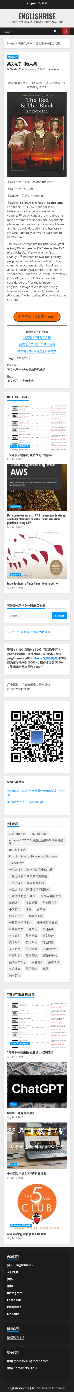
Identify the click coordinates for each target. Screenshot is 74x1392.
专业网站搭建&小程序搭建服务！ (37, 1145)
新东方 (41, 909)
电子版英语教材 (47, 922)
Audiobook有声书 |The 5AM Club (37, 1206)
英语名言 (14, 949)
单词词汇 (14, 903)
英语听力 (31, 949)
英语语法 (54, 962)
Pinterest (14, 1307)
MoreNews (39, 1388)
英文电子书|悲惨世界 (20, 378)
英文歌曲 (14, 936)
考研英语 (48, 929)
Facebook (14, 1300)
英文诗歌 (48, 936)
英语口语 (48, 942)
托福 (28, 909)
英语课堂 (14, 969)
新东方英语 (16, 916)
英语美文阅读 (17, 962)
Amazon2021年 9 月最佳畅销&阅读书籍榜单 (36, 841)
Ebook (66, 31)
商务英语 (31, 903)
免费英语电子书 (51, 896)
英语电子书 (25, 43)
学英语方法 (49, 903)
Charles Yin (16, 69)
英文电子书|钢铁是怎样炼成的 (37, 351)
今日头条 (13, 1272)
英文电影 (31, 936)
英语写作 (14, 942)
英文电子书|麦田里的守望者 (37, 344)
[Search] (55, 31)
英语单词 (31, 942)
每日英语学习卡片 (20, 922)
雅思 (45, 969)
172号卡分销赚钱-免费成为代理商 (28, 632)
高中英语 (14, 975)
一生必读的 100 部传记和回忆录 (29, 889)
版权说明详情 (15, 1337)
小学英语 (14, 909)
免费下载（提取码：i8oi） (37, 317)
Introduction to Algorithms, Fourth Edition (37, 555)
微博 (10, 1286)
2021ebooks (17, 834)
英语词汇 (37, 962)
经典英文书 (16, 929)
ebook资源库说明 (45, 658)
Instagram (14, 1293)
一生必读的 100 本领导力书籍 (28, 876)
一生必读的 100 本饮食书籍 (26, 883)
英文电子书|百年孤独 (37, 337)
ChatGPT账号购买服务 (37, 1085)
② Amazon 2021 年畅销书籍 (25, 802)
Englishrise (37, 16)
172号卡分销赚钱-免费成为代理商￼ (37, 427)
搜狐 (10, 1279)
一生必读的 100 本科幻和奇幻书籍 (31, 870)
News (13, 446)
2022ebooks (39, 834)
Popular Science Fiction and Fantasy (33, 856)
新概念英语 (36, 916)
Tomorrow (16, 863)
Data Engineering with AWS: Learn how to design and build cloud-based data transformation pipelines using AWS (37, 487)
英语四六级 (49, 949)
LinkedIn (13, 1314)
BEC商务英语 (17, 850)
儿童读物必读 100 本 (22, 896)
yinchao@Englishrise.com (31, 1361)
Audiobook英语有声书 (21, 1225)
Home (11, 43)
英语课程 (31, 969)
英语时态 (14, 955)
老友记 (33, 929)
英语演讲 (31, 955)
